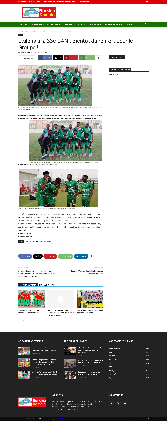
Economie (52, 24)
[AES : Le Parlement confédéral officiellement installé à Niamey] (24, 375)
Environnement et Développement (60, 1)
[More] (98, 57)
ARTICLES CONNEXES (28, 285)
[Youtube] (147, 1)
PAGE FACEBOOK (117, 57)
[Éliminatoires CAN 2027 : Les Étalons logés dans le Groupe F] (90, 299)
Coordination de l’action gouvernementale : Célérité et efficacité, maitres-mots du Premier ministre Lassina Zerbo (37, 273)
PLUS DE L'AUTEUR (46, 285)
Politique (36, 24)
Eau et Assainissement (123, 419)
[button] (146, 25)
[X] (143, 1)
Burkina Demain (26, 52)
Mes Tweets (114, 74)
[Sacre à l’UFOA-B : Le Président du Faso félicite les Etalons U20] (31, 299)
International (112, 24)
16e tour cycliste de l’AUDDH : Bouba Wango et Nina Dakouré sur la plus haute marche (60, 312)
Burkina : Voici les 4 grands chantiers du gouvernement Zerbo (87, 272)
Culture (94, 24)
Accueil (24, 24)
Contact (130, 24)
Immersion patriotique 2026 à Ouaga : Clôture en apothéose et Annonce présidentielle (44, 362)
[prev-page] (19, 320)
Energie (67, 24)
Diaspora (110, 419)
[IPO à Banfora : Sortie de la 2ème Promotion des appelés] (24, 351)
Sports (81, 24)
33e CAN (28, 241)
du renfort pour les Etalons (42, 241)
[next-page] (23, 320)
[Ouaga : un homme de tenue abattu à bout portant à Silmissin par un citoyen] (70, 375)
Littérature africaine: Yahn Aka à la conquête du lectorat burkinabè (90, 350)
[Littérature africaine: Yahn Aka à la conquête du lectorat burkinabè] (70, 351)
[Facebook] (139, 1)
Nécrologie (84, 1)
